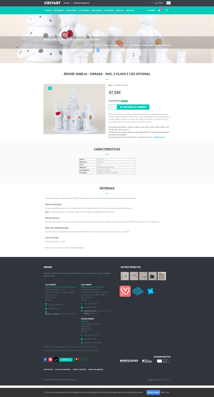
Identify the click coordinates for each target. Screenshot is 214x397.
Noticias (67, 3)
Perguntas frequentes (81, 3)
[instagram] (50, 360)
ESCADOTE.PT (165, 380)
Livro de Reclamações (95, 369)
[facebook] (45, 360)
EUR (168, 3)
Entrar (160, 3)
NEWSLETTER (66, 360)
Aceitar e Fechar (153, 392)
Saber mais (165, 392)
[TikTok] (56, 359)
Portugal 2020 (48, 369)
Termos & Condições (76, 248)
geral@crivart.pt (158, 137)
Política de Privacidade (63, 369)
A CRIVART (151, 10)
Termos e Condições (79, 369)
